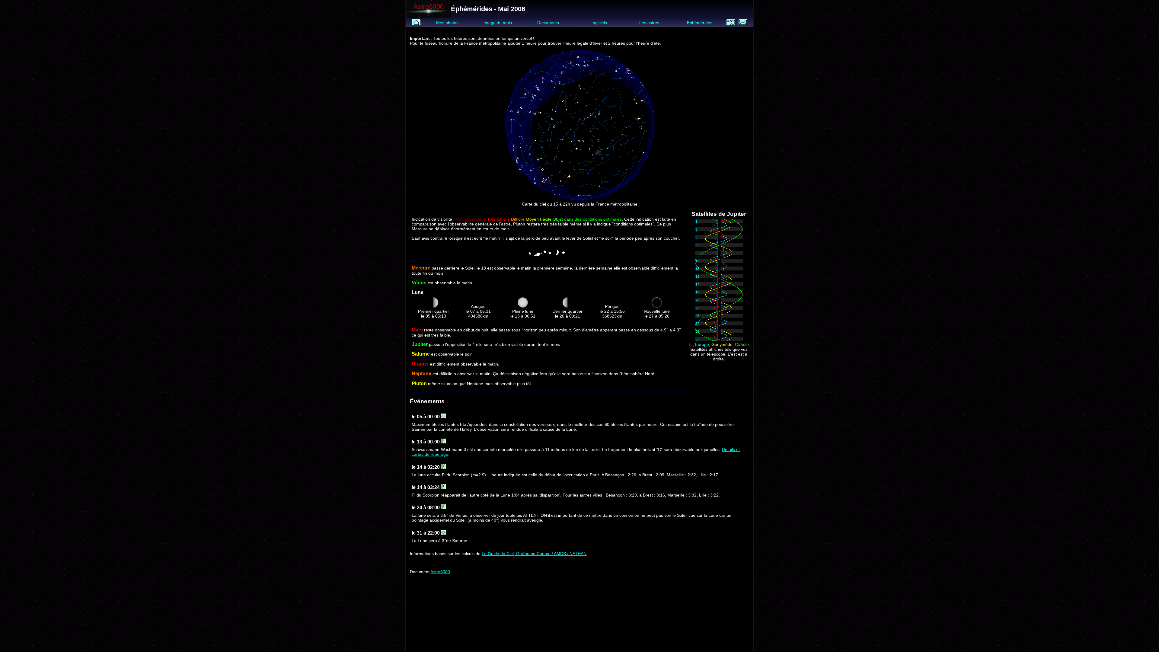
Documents (548, 22)
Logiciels (598, 22)
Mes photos (447, 22)
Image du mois (498, 22)
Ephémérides (699, 22)
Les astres (649, 22)
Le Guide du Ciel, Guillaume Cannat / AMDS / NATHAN (534, 553)
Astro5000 (440, 571)
